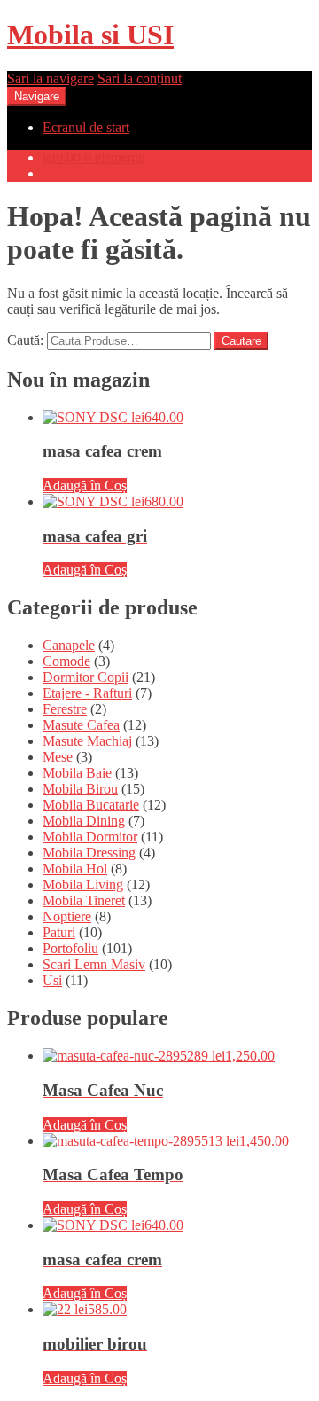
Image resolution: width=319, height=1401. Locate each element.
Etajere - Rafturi (87, 692)
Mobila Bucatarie (91, 804)
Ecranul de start (86, 127)
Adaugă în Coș (85, 485)
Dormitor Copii (85, 677)
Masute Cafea (81, 724)
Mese (58, 756)
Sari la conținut (139, 78)
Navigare (36, 96)
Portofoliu (70, 948)
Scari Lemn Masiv (94, 964)
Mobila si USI (90, 35)
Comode (66, 661)
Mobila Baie (77, 772)
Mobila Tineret (84, 900)
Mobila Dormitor (90, 836)
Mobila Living (83, 884)
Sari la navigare (50, 78)
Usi (52, 980)
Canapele (69, 645)
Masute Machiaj (87, 740)
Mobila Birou (80, 788)
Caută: (25, 340)
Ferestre (65, 708)
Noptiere (67, 916)
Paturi (59, 932)
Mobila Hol (75, 868)
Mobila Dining (84, 820)
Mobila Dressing (89, 852)
